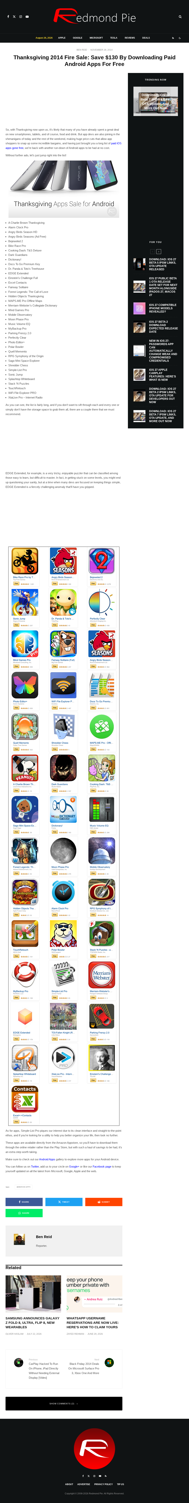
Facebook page (102, 1166)
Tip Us (120, 1484)
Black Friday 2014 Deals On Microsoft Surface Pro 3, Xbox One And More (83, 1366)
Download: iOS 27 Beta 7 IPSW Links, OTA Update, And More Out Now (162, 416)
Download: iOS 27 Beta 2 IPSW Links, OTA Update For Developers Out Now (162, 395)
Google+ (74, 1166)
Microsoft (96, 38)
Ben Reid (82, 50)
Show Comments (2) (61, 1404)
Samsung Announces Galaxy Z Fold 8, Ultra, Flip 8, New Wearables (32, 1322)
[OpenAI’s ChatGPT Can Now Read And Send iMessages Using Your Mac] (155, 101)
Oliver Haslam (14, 1334)
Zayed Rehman (75, 1334)
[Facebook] (8, 16)
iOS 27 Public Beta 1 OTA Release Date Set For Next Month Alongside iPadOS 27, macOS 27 (163, 286)
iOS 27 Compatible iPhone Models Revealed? (162, 308)
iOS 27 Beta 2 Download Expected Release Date (163, 326)
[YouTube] (27, 16)
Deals (146, 38)
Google (77, 38)
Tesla (113, 38)
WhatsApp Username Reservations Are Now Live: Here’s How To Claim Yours (93, 1322)
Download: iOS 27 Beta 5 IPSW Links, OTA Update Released (162, 264)
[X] (14, 16)
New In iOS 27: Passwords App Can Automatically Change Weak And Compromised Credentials (163, 350)
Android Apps (47, 1159)
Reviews (130, 38)
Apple (62, 38)
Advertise (83, 1484)
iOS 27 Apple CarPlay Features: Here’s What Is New (162, 374)
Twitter (35, 1166)
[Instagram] (21, 16)
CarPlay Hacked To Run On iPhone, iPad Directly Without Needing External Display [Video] (44, 1368)
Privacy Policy (103, 1484)
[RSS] (173, 38)
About (69, 1484)
